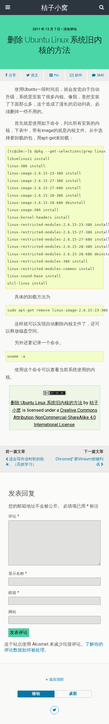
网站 (12, 612)
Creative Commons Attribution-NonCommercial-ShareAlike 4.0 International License (55, 418)
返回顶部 (56, 679)
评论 (13, 516)
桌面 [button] (73, 693)
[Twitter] (54, 710)
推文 (34, 75)
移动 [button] (36, 693)
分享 (12, 75)
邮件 (78, 75)
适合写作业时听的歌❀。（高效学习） (25, 462)
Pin (56, 75)
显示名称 (17, 573)
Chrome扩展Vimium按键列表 (79, 462)
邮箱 (13, 592)
